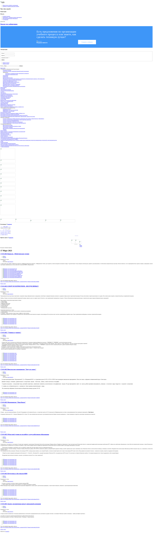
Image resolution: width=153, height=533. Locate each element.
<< (1, 226)
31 (6, 234)
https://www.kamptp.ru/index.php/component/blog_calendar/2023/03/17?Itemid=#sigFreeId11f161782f (19, 364)
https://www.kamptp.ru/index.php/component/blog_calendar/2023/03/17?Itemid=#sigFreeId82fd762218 (20, 425)
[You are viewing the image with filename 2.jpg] (9, 319)
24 (6, 233)
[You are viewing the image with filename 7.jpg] (9, 323)
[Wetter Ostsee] (81, 246)
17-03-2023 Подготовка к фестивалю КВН (13, 473)
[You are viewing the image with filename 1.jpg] (9, 269)
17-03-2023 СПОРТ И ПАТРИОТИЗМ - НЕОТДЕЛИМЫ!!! (19, 286)
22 (3, 233)
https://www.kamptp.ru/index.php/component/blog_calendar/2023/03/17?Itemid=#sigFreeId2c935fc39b (20, 527)
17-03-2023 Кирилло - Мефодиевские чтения (14, 254)
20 (1, 233)
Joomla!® (7, 531)
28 (2, 234)
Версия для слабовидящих (9, 24)
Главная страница (6, 16)
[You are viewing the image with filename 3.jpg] (9, 320)
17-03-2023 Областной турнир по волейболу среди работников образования (24, 434)
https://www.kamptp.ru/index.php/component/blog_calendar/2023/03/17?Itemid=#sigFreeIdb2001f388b (20, 468)
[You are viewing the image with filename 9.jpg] (9, 360)
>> (9, 226)
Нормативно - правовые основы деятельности (12, 17)
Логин (2, 53)
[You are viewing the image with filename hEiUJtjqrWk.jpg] (12, 274)
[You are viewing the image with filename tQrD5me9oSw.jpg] (12, 277)
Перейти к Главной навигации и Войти (11, 6)
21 (2, 233)
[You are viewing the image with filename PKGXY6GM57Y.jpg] (13, 272)
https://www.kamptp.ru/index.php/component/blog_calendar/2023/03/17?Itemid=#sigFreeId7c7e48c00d (20, 397)
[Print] (4, 256)
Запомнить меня (4, 57)
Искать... (2, 65)
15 (3, 231)
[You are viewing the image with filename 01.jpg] (10, 268)
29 (3, 234)
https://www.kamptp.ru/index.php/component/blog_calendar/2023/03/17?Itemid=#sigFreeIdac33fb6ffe (19, 281)
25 (8, 233)
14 (2, 231)
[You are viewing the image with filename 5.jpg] (9, 322)
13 (1, 231)
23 (5, 233)
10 (6, 230)
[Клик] (9, 224)
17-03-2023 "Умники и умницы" (10, 332)
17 (6, 231)
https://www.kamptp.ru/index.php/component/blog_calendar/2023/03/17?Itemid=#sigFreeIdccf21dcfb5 (19, 327)
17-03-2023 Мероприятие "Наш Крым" (13, 402)
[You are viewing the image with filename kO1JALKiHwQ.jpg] (12, 275)
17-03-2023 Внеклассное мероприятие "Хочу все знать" (18, 369)
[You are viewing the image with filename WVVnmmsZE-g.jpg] (12, 273)
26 (9, 233)
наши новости (10, 261)
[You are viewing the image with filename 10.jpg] (10, 354)
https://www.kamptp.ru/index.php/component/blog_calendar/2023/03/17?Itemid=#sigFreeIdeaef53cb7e (19, 499)
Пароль (2, 55)
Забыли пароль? (6, 62)
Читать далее (3, 283)
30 (5, 234)
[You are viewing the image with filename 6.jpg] (9, 358)
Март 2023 (5, 226)
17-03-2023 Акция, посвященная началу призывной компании (20, 504)
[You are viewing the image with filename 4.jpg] (9, 321)
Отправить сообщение (87, 42)
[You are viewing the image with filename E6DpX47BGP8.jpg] (12, 270)
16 (5, 231)
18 (8, 231)
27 (1, 234)
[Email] (4, 257)
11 (8, 230)
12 (9, 230)
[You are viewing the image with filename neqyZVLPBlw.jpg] (12, 276)
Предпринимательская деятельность (10, 18)
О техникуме (5, 19)
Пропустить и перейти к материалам (10, 5)
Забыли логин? (6, 63)
